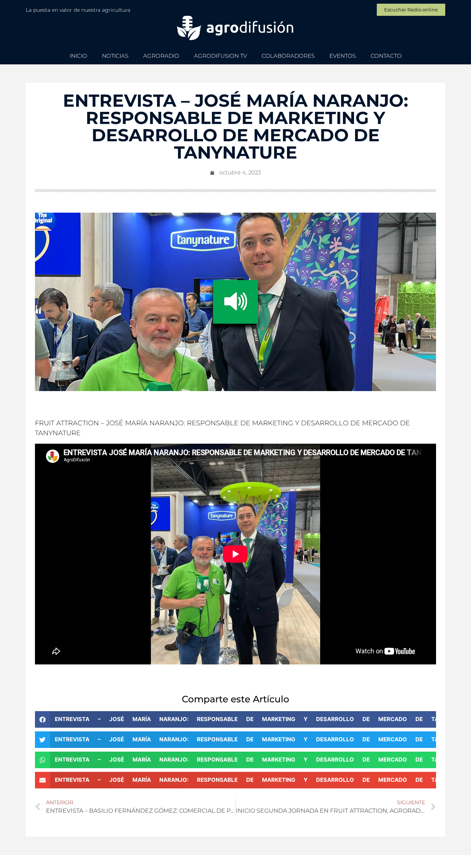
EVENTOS (342, 55)
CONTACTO (386, 55)
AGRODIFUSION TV (220, 55)
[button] (235, 719)
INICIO (78, 55)
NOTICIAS (115, 55)
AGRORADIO (161, 55)
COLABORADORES (288, 55)
